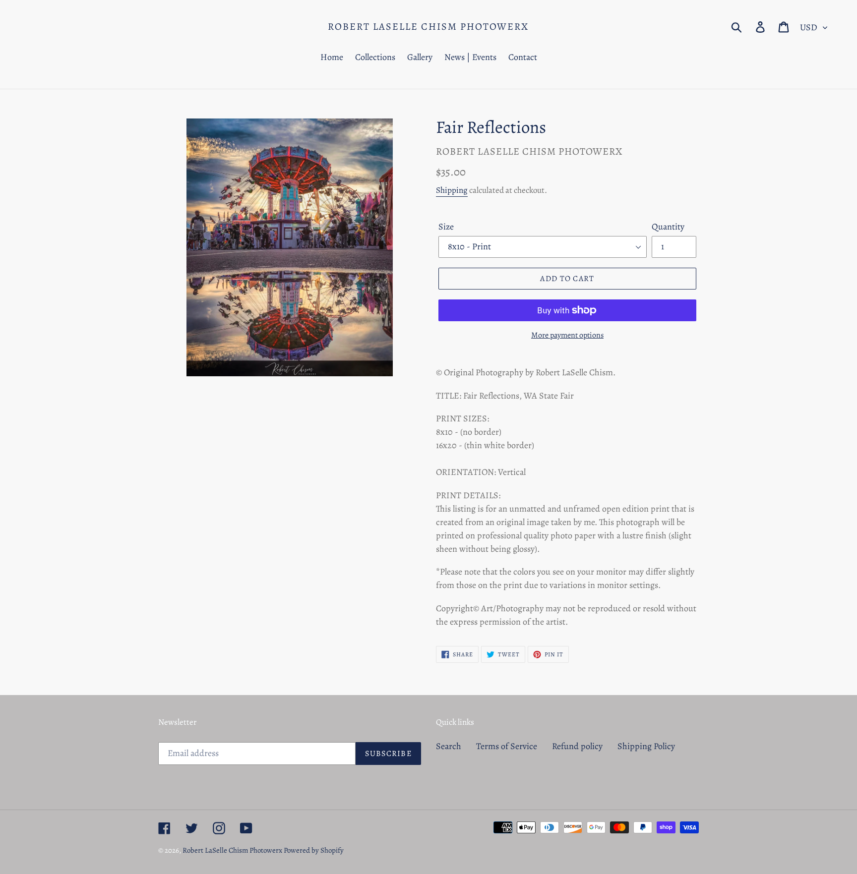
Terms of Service (506, 746)
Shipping (452, 190)
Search (448, 746)
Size (446, 227)
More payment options (567, 335)
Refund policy (577, 746)
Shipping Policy (646, 746)
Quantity (668, 227)
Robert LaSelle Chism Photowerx (428, 27)
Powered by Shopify (314, 850)
